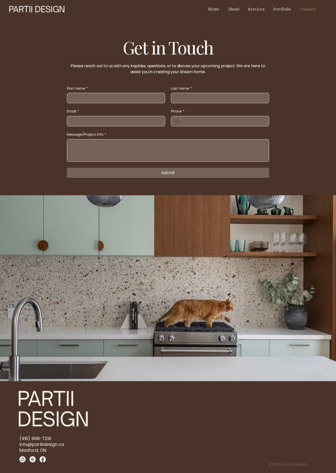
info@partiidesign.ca (41, 444)
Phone (177, 111)
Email (73, 111)
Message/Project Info (86, 134)
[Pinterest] (33, 459)
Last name (181, 88)
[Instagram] (22, 459)
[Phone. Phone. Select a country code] (179, 121)
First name (77, 88)
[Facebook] (43, 459)
